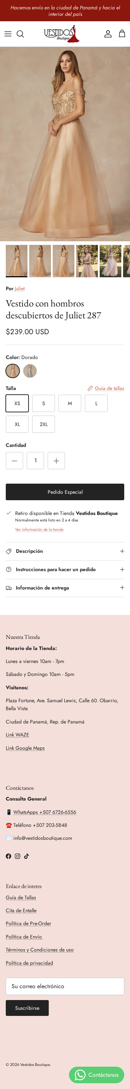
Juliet (20, 288)
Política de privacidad (29, 963)
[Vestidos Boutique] (65, 34)
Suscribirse (27, 1008)
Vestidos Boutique (35, 1064)
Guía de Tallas (21, 897)
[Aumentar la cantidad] (56, 460)
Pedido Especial (65, 492)
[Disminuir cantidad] (14, 460)
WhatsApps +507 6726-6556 (44, 812)
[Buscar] (24, 34)
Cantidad (16, 445)
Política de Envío (24, 936)
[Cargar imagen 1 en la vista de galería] (65, 144)
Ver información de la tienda (39, 529)
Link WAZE (17, 734)
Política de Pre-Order (28, 923)
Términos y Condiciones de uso (40, 949)
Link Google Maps (25, 748)
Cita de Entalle (21, 910)
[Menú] (8, 34)
